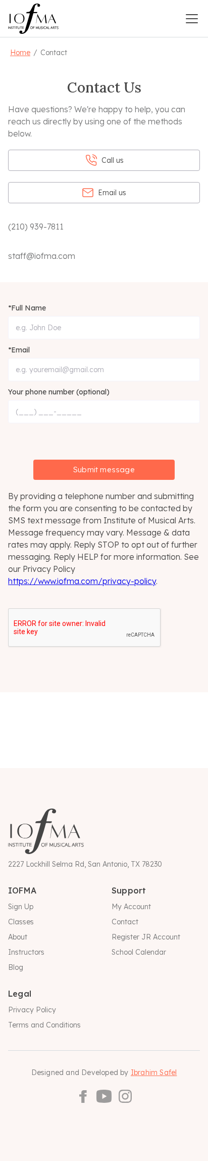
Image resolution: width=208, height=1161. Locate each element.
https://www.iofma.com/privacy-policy (82, 581)
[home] (33, 19)
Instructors (26, 952)
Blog (15, 967)
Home (20, 52)
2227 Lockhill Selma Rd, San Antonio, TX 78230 (85, 864)
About (17, 937)
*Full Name (27, 307)
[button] (192, 19)
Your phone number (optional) (59, 391)
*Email (19, 349)
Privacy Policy (32, 1009)
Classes (21, 921)
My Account (131, 906)
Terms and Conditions (44, 1025)
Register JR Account (146, 937)
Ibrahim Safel (154, 1072)
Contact (125, 921)
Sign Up (20, 906)
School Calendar (139, 952)
